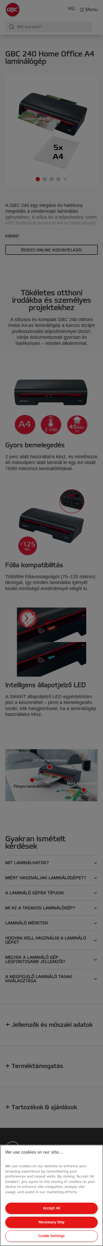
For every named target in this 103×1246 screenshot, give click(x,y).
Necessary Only (51, 1222)
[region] (51, 1195)
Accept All (51, 1208)
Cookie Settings (51, 1236)
